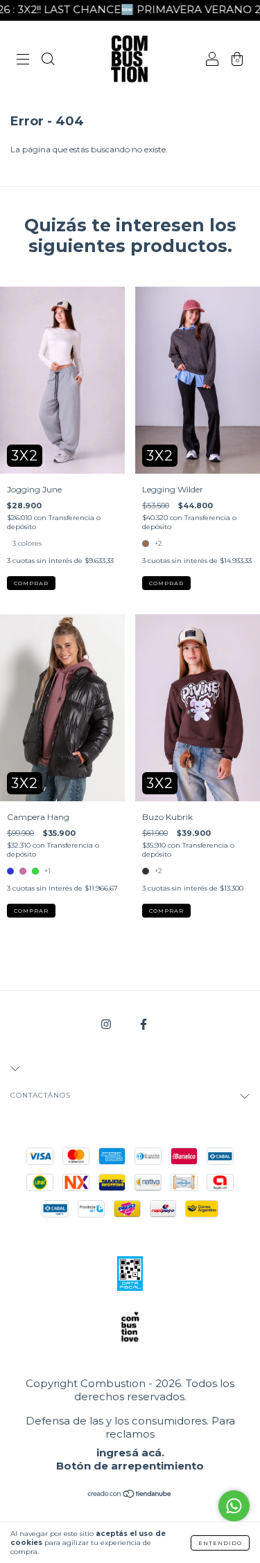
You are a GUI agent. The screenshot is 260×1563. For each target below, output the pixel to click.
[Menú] (23, 60)
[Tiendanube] (130, 1495)
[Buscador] (48, 60)
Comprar (31, 583)
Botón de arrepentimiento (130, 1465)
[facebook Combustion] (143, 1024)
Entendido (220, 1542)
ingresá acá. (130, 1452)
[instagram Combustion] (107, 1024)
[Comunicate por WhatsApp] (234, 1505)
